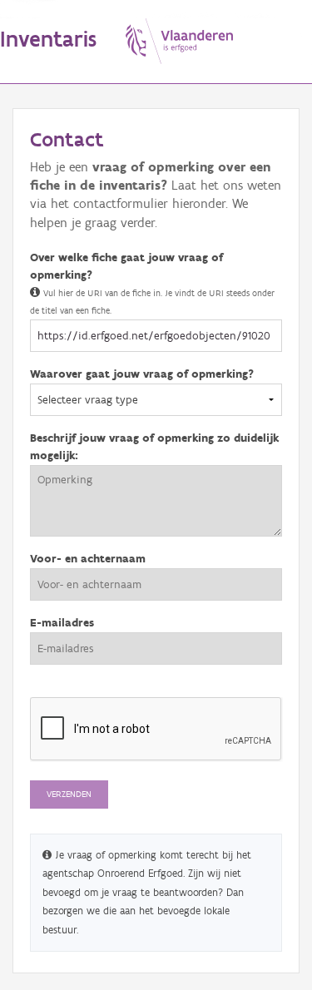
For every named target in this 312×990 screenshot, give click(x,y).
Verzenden (69, 794)
